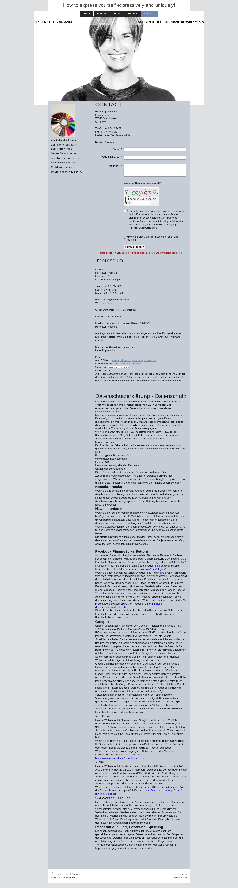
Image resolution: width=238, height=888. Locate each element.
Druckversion (62, 874)
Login (184, 874)
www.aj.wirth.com (121, 360)
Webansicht (180, 877)
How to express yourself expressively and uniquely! (119, 5)
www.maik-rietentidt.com (127, 363)
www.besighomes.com (144, 360)
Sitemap (75, 874)
